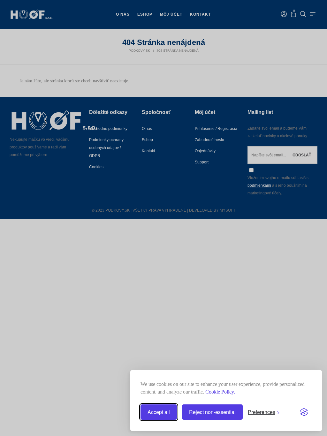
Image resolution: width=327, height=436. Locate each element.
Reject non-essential (212, 412)
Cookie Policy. (220, 392)
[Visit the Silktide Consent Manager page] (304, 412)
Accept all (159, 412)
